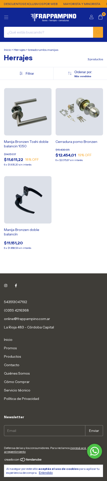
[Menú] (6, 17)
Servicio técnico (17, 390)
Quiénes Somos (17, 373)
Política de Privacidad (21, 398)
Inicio (7, 50)
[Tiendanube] (23, 460)
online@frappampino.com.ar (27, 319)
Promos (10, 348)
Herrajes (20, 50)
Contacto (11, 365)
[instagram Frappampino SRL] (5, 285)
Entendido (46, 473)
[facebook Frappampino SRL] (16, 285)
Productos (12, 356)
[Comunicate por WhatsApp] (94, 451)
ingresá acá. (78, 448)
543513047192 (15, 302)
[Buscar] (98, 32)
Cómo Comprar (17, 382)
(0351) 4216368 (16, 310)
